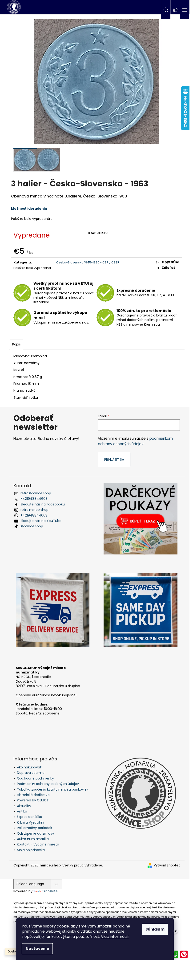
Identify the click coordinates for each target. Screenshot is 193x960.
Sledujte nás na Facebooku (42, 504)
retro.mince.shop (34, 509)
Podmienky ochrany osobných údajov (48, 783)
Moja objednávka (31, 850)
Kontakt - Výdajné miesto (38, 844)
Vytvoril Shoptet (167, 865)
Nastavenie (37, 948)
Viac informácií (115, 936)
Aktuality (24, 806)
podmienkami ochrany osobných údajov (135, 441)
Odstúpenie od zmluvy (35, 833)
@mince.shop (31, 526)
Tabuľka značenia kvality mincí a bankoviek (52, 789)
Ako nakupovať (29, 767)
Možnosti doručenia (29, 208)
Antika (22, 811)
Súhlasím (155, 929)
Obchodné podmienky (35, 778)
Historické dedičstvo (33, 794)
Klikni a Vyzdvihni (30, 822)
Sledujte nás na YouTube (40, 520)
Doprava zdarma (30, 772)
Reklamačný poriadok (34, 827)
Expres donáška (29, 816)
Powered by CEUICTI (33, 800)
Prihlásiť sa (114, 459)
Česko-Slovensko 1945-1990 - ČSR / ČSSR (87, 262)
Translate (50, 891)
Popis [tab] (16, 344)
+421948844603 (33, 498)
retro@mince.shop (35, 493)
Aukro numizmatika (33, 839)
